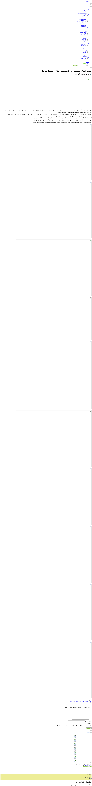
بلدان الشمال (83, 25)
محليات (84, 10)
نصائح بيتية (84, 54)
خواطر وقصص (83, 32)
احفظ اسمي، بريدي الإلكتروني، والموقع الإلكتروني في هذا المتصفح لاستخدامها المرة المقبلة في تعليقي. (69, 725)
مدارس (84, 38)
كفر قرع (84, 15)
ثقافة (88, 57)
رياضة (87, 42)
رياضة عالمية (83, 44)
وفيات (87, 62)
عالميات (84, 11)
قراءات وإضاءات (83, 34)
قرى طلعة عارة (83, 20)
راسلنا (86, 63)
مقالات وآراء (83, 29)
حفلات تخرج (83, 39)
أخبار (88, 9)
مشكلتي (84, 56)
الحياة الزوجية (83, 52)
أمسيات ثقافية (83, 58)
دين (88, 46)
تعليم (88, 35)
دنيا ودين (84, 47)
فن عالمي (84, 59)
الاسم (90, 718)
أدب (88, 27)
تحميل (90, 778)
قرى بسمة (84, 22)
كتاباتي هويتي (83, 33)
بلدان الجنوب (83, 26)
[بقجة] (90, 3)
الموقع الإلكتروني (87, 723)
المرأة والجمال (83, 53)
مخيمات (84, 40)
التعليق (89, 716)
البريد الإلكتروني (88, 721)
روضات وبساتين (83, 41)
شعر (85, 31)
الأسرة (87, 50)
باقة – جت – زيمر (82, 19)
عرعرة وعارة (83, 16)
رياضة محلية (83, 45)
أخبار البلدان (86, 14)
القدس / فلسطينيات (82, 13)
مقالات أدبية (84, 28)
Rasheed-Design (88, 765)
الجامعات (84, 37)
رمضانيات (84, 48)
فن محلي (84, 60)
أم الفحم (84, 17)
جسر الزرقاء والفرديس (81, 21)
